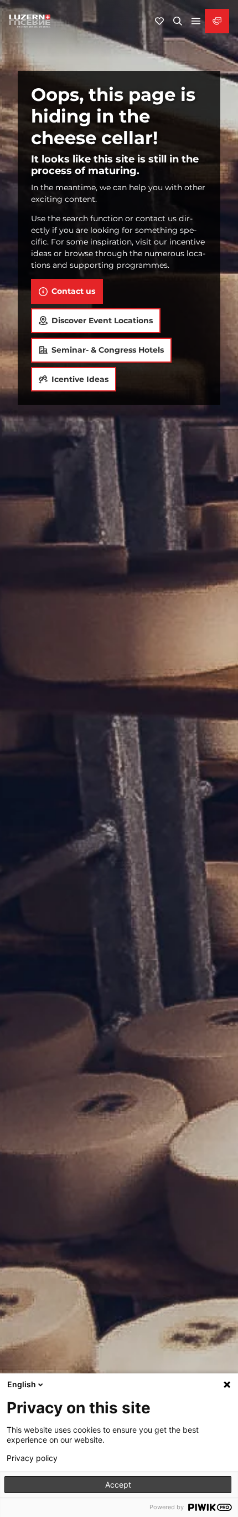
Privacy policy (32, 1458)
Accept (118, 1484)
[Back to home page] (30, 21)
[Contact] (217, 21)
